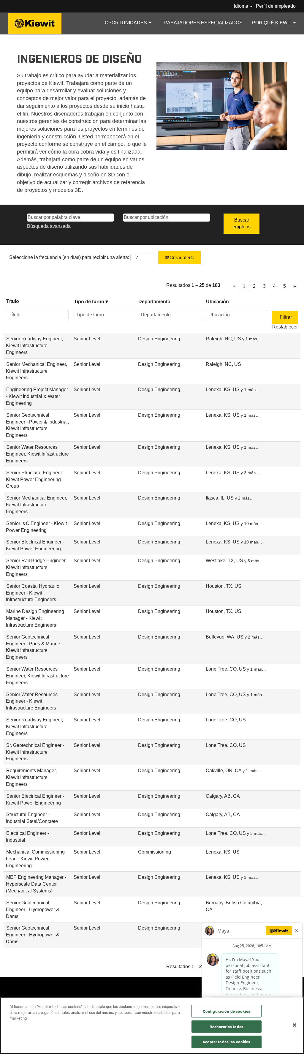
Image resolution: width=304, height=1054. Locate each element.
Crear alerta (181, 257)
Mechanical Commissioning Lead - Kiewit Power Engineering (35, 858)
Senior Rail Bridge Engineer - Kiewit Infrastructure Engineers (37, 567)
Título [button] (12, 301)
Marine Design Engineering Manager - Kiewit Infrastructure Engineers (35, 618)
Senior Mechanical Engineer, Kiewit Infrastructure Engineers (36, 371)
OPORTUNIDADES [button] (126, 22)
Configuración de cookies (226, 1011)
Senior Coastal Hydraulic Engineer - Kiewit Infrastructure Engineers (32, 593)
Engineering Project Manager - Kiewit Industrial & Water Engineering (37, 396)
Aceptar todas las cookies (226, 1041)
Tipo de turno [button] (89, 301)
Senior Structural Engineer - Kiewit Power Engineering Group (35, 479)
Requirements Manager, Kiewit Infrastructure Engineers (31, 777)
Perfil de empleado (276, 6)
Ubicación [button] (217, 301)
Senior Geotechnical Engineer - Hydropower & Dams (32, 909)
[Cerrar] (294, 1025)
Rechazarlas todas (226, 1026)
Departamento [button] (154, 301)
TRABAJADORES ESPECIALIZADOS (202, 22)
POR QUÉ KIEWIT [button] (272, 22)
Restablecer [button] (285, 326)
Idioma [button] (241, 6)
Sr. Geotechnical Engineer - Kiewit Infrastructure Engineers (35, 752)
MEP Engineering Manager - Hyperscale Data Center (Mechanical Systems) (36, 884)
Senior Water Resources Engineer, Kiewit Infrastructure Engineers (37, 454)
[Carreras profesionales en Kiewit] (35, 23)
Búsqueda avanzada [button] (49, 226)
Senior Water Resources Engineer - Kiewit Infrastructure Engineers (32, 701)
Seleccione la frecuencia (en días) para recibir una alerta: (69, 257)
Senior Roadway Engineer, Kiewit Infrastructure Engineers (34, 345)
